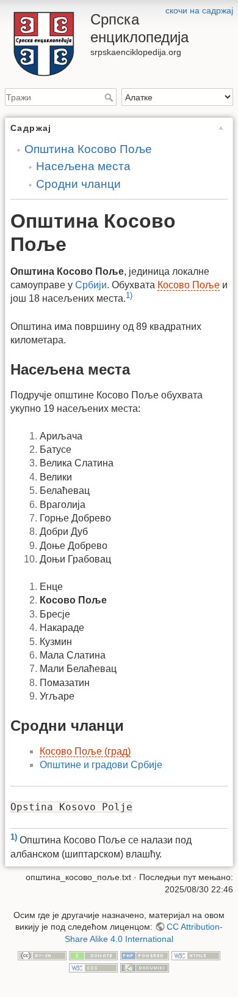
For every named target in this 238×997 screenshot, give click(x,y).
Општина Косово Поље (88, 149)
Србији (91, 285)
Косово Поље (188, 285)
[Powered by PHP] (144, 955)
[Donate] (93, 955)
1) (129, 295)
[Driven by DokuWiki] (144, 967)
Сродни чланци (78, 183)
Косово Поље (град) (85, 751)
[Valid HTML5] (195, 955)
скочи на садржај (199, 10)
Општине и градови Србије (101, 765)
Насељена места (83, 166)
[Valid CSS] (93, 967)
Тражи (110, 97)
